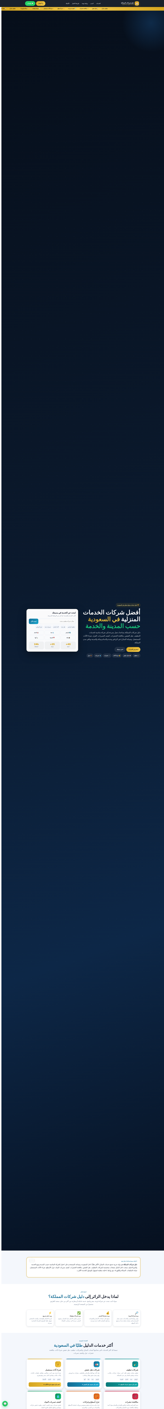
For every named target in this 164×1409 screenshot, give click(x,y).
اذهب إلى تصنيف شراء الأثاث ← (51, 1384)
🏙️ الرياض (68, 632)
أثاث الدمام (56, 627)
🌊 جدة (52, 632)
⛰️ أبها (36, 637)
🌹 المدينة (52, 637)
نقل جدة (63, 627)
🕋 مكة (68, 637)
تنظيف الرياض (71, 627)
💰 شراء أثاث (116, 655)
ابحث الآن (33, 621)
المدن (92, 3)
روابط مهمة (85, 3)
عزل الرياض (39, 627)
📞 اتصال (40, 3)
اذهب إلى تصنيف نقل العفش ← (90, 1384)
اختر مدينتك (120, 649)
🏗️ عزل (90, 655)
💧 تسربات (98, 655)
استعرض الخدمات (133, 649)
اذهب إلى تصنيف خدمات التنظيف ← (127, 1384)
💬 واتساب (30, 3)
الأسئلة (67, 3)
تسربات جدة (48, 627)
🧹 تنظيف (136, 655)
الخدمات (98, 3)
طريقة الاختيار (75, 3)
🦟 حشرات (107, 655)
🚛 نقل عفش (127, 655)
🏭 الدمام (36, 632)
